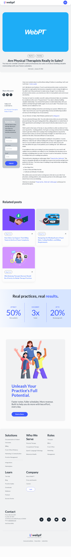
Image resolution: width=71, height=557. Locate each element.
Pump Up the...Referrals (57, 158)
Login (30, 489)
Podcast (7, 495)
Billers (49, 443)
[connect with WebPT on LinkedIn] (41, 520)
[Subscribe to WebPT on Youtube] (56, 520)
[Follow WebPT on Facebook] (64, 520)
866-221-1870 (12, 515)
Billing (6, 446)
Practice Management (11, 457)
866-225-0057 (10, 516)
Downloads (8, 487)
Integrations (8, 462)
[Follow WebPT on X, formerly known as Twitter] (49, 520)
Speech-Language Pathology (34, 450)
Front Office (50, 447)
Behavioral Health (31, 454)
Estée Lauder (33, 84)
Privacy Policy (37, 540)
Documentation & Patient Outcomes (12, 441)
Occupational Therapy (32, 447)
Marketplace (8, 466)
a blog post (56, 116)
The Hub (7, 476)
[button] (65, 2)
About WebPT (30, 476)
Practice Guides (9, 483)
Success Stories (9, 498)
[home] (9, 2)
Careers (28, 483)
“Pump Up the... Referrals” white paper (46, 182)
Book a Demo (19, 414)
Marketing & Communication (13, 453)
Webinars (8, 491)
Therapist (50, 439)
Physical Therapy (31, 443)
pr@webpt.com (12, 520)
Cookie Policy (45, 540)
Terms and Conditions (28, 540)
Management (51, 454)
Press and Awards (31, 480)
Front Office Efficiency (11, 450)
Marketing (50, 450)
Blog (6, 480)
